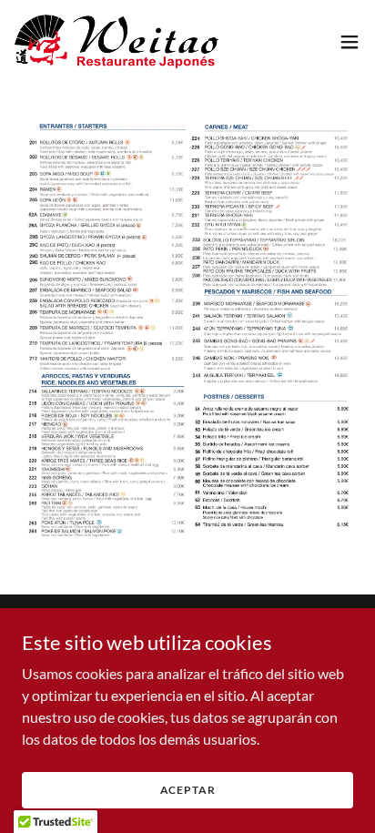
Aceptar (188, 790)
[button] (349, 42)
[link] (116, 41)
